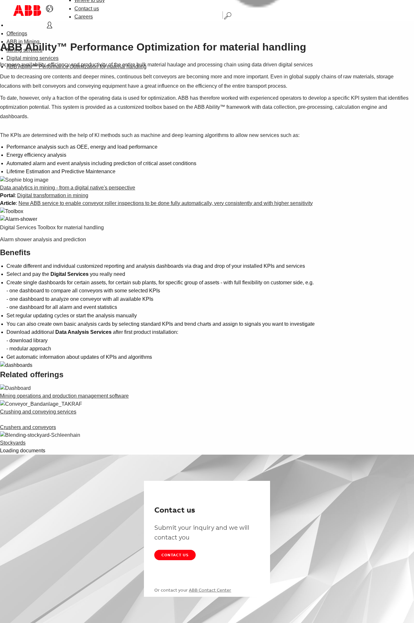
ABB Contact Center (210, 590)
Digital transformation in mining (52, 195)
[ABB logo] (27, 10)
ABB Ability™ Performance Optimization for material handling (76, 66)
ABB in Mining (22, 41)
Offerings (16, 33)
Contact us (86, 8)
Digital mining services (32, 58)
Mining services (24, 50)
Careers (83, 16)
